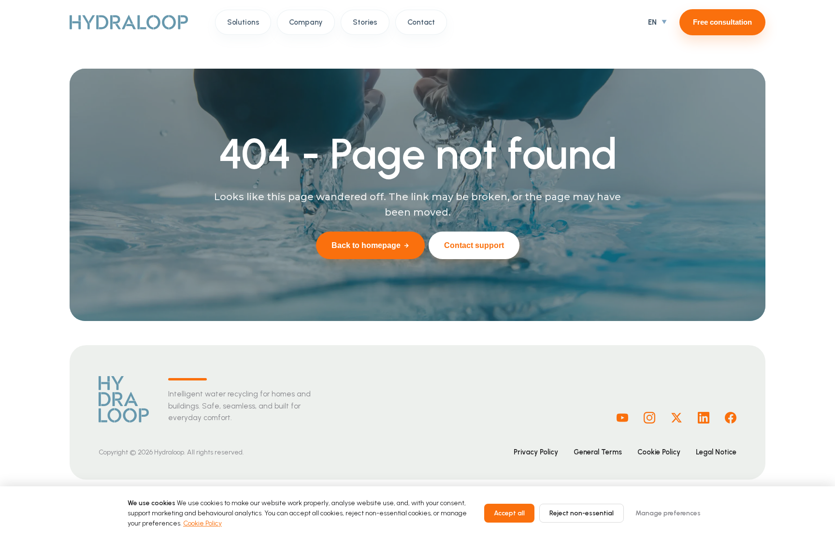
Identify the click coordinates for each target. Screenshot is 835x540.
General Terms (598, 452)
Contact (421, 22)
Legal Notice (716, 452)
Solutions (243, 22)
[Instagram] (649, 417)
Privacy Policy (536, 452)
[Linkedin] (703, 417)
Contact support (474, 245)
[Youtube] (622, 417)
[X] (676, 417)
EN (652, 22)
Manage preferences (668, 513)
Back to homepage (366, 245)
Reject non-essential (581, 513)
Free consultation (722, 22)
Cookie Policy (658, 452)
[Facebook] (730, 417)
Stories (365, 22)
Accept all (509, 513)
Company (306, 22)
